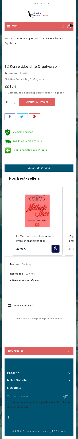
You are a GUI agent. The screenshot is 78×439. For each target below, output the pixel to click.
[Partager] (10, 117)
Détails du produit (39, 168)
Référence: (11, 73)
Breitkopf (27, 264)
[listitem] (37, 221)
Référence (16, 273)
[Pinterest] (34, 117)
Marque (14, 264)
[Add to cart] (55, 249)
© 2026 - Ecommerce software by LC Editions (39, 431)
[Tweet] (22, 117)
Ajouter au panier (37, 102)
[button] (8, 220)
